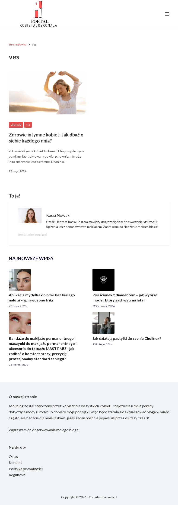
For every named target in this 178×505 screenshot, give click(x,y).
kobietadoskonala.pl (32, 234)
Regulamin (17, 475)
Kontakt (15, 462)
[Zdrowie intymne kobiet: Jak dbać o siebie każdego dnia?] (47, 92)
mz (28, 124)
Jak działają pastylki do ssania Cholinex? (126, 338)
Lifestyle (16, 124)
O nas (13, 456)
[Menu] (167, 14)
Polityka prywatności (26, 468)
